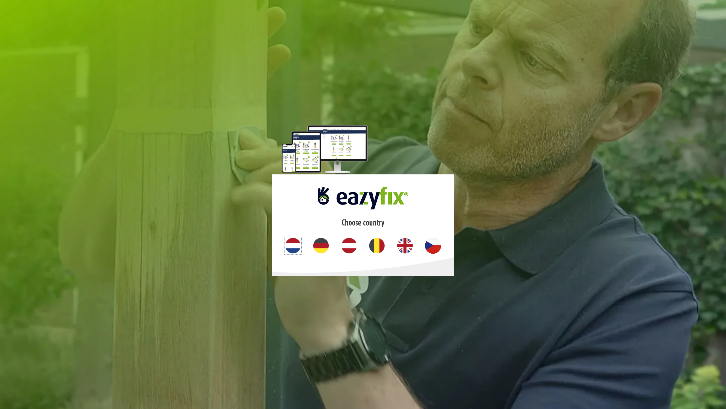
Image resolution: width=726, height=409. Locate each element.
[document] (363, 204)
